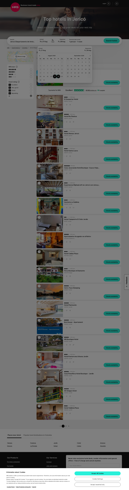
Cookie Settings (97, 479)
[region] (64, 479)
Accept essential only (98, 484)
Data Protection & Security (23, 487)
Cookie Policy (11, 487)
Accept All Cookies (98, 473)
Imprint (34, 487)
